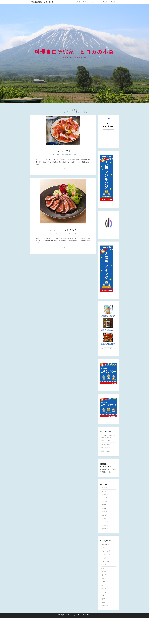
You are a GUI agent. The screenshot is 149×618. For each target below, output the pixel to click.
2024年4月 (104, 488)
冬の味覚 (104, 564)
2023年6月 (104, 501)
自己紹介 (78, 2)
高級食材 (104, 599)
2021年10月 (105, 529)
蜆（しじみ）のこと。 (108, 447)
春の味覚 (104, 582)
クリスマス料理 (106, 551)
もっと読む (63, 169)
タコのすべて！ (106, 554)
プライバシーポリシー (95, 2)
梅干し (103, 585)
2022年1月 (104, 518)
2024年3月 (104, 491)
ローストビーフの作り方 (63, 229)
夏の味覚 (104, 571)
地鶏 (103, 568)
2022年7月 (104, 508)
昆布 (103, 578)
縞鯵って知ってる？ (107, 451)
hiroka (64, 154)
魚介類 (103, 602)
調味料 (103, 595)
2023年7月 (104, 498)
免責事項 (85, 2)
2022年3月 (104, 511)
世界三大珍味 (105, 561)
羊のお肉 (104, 592)
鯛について (105, 606)
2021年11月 (105, 525)
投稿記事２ (113, 2)
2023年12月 (105, 494)
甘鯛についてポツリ (107, 441)
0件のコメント (72, 154)
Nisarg (89, 615)
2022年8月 (104, 505)
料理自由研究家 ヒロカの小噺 (42, 2)
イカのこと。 (105, 547)
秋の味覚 (104, 588)
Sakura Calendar (108, 118)
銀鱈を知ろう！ (106, 444)
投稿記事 (105, 2)
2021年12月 (105, 522)
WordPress (78, 615)
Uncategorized (105, 544)
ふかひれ (104, 558)
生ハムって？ (63, 151)
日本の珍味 (105, 575)
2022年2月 (104, 515)
